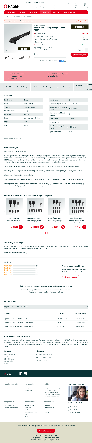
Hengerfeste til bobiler (51, 390)
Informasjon (49, 401)
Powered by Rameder (51, 438)
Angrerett (47, 405)
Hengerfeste (8, 388)
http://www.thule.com (46, 358)
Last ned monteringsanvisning (16, 253)
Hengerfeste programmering (52, 394)
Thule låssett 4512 (75, 218)
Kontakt (27, 416)
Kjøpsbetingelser (49, 407)
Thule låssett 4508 (54, 218)
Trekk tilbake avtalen (46, 431)
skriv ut (38, 54)
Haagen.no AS (9, 401)
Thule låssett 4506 (33, 218)
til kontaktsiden (75, 413)
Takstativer (45, 12)
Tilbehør (36, 87)
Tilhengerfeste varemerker (52, 397)
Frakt (26, 414)
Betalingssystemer (29, 405)
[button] (76, 5)
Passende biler (79, 87)
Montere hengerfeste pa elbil (52, 392)
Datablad (9, 87)
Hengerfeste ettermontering (52, 388)
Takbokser (22, 12)
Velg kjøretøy (83, 21)
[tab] (6, 58)
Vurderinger (67, 87)
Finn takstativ (28, 390)
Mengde (80, 50)
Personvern (48, 410)
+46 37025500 (43, 360)
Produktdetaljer (22, 87)
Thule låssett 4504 (12, 218)
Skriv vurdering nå (71, 277)
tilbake (7, 16)
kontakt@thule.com (45, 355)
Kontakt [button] (28, 2)
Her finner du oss (9, 405)
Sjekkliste (27, 410)
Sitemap (47, 412)
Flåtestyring (28, 407)
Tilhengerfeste (10, 12)
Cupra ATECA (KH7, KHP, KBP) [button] (15, 307)
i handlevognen (80, 55)
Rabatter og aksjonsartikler (12, 407)
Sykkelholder (34, 12)
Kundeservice (29, 401)
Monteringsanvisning (50, 87)
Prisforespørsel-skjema (31, 412)
